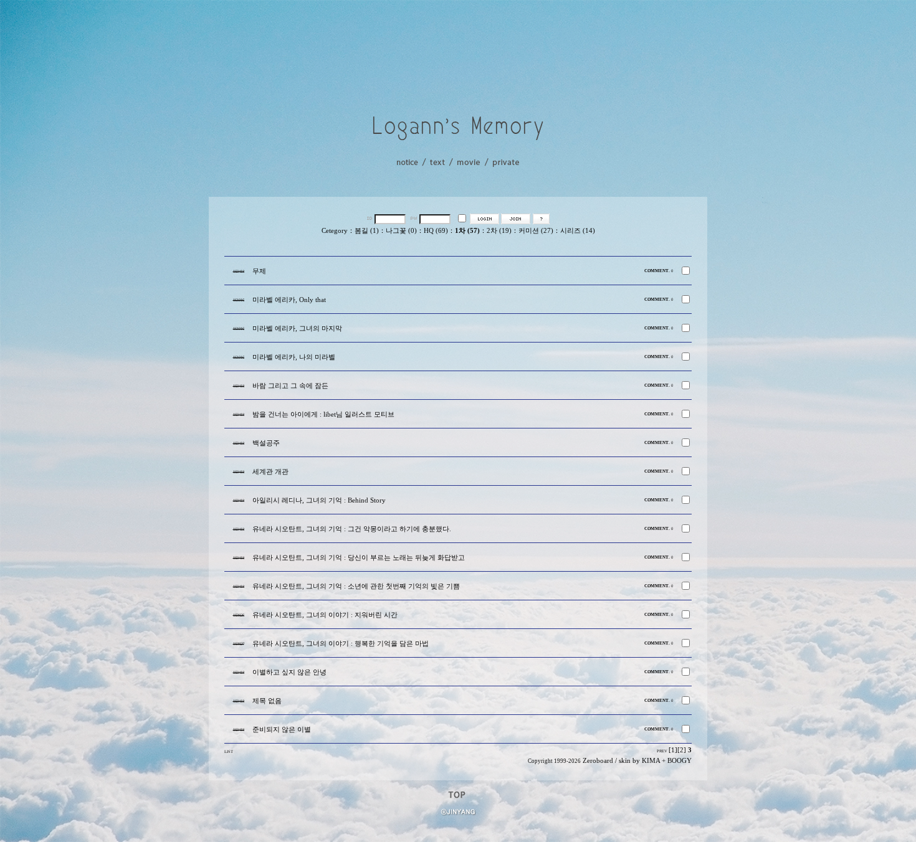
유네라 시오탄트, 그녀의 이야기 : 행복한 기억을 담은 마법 (340, 643)
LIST (228, 751)
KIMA (651, 760)
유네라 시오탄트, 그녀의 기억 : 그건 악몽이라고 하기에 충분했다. (351, 529)
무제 (259, 271)
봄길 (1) (367, 230)
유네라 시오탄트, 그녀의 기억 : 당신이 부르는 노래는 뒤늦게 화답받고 (358, 557)
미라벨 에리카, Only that (289, 299)
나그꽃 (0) (401, 230)
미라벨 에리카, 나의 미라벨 (293, 357)
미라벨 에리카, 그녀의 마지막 (297, 328)
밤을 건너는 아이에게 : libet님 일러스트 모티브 (323, 414)
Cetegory (335, 230)
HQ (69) (436, 230)
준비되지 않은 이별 (281, 729)
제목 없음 (267, 701)
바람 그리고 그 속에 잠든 (290, 385)
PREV (662, 751)
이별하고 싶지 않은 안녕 (289, 672)
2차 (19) (499, 230)
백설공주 (266, 443)
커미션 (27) (535, 230)
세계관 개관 (270, 471)
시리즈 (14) (577, 230)
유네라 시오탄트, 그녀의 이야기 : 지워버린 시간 (325, 615)
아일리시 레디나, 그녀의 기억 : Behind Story (319, 500)
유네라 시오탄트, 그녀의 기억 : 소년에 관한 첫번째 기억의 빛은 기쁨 (356, 586)
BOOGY (679, 760)
